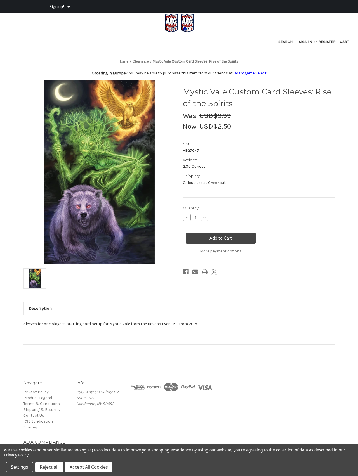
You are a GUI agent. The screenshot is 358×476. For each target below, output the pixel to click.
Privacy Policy (36, 392)
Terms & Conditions (41, 403)
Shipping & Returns (41, 409)
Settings (19, 467)
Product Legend (37, 398)
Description (40, 308)
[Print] (205, 272)
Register (327, 41)
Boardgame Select (250, 73)
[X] (214, 272)
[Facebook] (186, 272)
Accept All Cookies (89, 467)
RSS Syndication (38, 421)
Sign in (305, 41)
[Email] (195, 272)
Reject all (49, 467)
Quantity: (191, 208)
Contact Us (33, 415)
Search (285, 41)
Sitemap (31, 427)
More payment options (221, 251)
